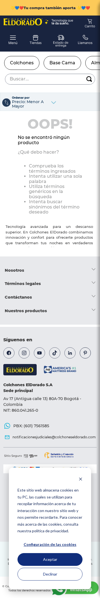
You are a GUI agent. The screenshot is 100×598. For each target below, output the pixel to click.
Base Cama (62, 62)
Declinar (50, 574)
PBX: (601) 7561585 (31, 425)
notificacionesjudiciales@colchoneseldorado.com (54, 437)
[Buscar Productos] (89, 79)
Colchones (22, 62)
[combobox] (50, 79)
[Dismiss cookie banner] (80, 479)
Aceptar (50, 559)
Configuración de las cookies (50, 544)
